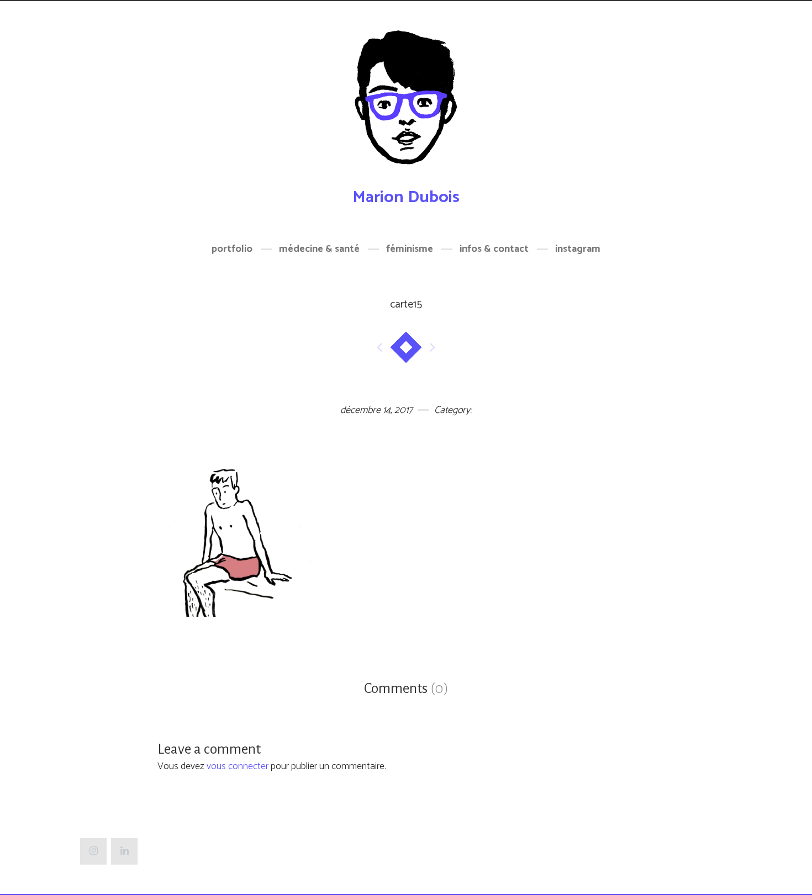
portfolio (232, 249)
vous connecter (237, 766)
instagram (577, 249)
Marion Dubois (406, 197)
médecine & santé (319, 249)
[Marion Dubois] (406, 103)
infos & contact (494, 249)
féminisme (409, 249)
